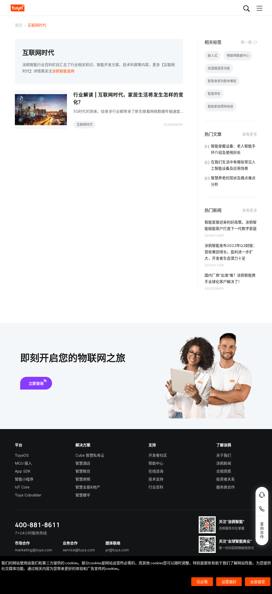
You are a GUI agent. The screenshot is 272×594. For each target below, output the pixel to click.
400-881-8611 (37, 524)
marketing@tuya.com (33, 550)
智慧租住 (82, 471)
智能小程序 (24, 479)
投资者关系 (225, 479)
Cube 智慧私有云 (89, 455)
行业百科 (155, 487)
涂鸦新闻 (223, 463)
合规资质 (223, 471)
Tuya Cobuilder (28, 495)
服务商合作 (225, 487)
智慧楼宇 (82, 495)
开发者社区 (157, 455)
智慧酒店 (82, 463)
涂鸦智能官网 (63, 71)
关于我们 (223, 455)
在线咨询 (155, 471)
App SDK (23, 471)
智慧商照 (82, 479)
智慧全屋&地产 (87, 487)
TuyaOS (22, 455)
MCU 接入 (23, 463)
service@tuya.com (79, 550)
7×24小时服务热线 (31, 533)
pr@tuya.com (117, 550)
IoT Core (22, 487)
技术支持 (155, 479)
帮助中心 (155, 463)
